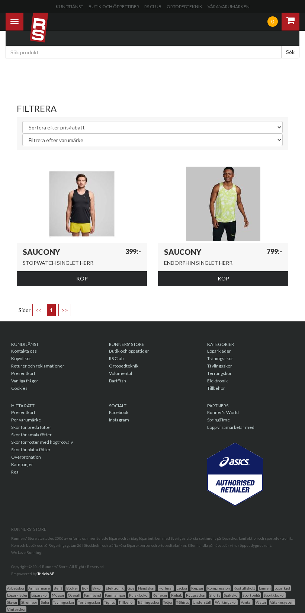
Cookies (19, 388)
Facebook (118, 412)
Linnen (265, 588)
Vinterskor (16, 609)
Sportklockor (274, 595)
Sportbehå (251, 595)
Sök (290, 52)
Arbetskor (16, 588)
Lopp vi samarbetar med (230, 427)
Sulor (45, 602)
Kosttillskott (244, 588)
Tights (109, 602)
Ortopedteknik (184, 6)
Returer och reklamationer (37, 366)
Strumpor (29, 602)
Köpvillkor (21, 358)
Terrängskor (219, 373)
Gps (131, 588)
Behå (58, 588)
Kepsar (197, 588)
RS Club (152, 6)
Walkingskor (226, 602)
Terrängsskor (89, 602)
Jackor (182, 588)
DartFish (117, 380)
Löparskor (39, 595)
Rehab (176, 595)
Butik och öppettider (114, 6)
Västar (261, 602)
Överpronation (26, 457)
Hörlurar (165, 588)
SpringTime (218, 420)
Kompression (218, 588)
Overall (74, 595)
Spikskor (231, 595)
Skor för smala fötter (31, 434)
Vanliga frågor (24, 380)
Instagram (119, 420)
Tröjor (168, 602)
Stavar (12, 602)
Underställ (202, 602)
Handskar (146, 588)
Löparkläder (219, 351)
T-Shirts (182, 602)
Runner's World (223, 412)
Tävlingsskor (219, 366)
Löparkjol (282, 588)
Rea (15, 472)
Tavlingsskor (63, 602)
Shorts (214, 595)
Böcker (72, 588)
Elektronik (217, 380)
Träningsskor (220, 358)
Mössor (58, 595)
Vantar (246, 602)
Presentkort (23, 373)
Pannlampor (115, 595)
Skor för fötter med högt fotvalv (42, 442)
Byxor (97, 588)
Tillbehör (216, 388)
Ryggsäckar (196, 595)
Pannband (92, 595)
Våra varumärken (229, 6)
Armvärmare (39, 588)
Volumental (120, 373)
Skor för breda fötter (31, 427)
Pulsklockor (139, 595)
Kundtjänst (69, 6)
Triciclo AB (46, 573)
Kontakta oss (24, 351)
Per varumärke (26, 420)
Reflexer (159, 595)
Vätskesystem (282, 602)
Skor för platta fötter (31, 449)
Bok (85, 588)
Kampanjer (22, 464)
